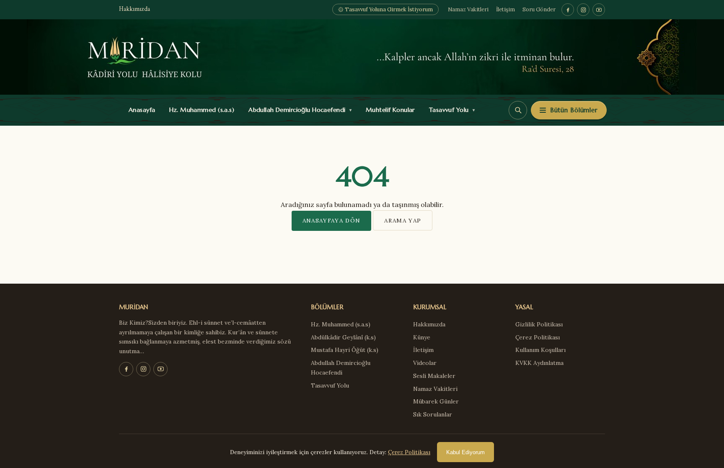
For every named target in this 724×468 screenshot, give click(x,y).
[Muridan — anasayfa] (362, 57)
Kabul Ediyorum (465, 452)
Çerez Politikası (537, 337)
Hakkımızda (134, 9)
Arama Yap (402, 220)
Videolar (425, 363)
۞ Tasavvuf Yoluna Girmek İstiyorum (385, 9)
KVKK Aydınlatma (539, 363)
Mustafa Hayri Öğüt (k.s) (344, 350)
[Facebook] (567, 9)
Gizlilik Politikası (539, 324)
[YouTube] (598, 9)
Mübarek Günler (436, 401)
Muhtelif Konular (388, 110)
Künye (421, 337)
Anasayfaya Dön (332, 220)
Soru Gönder (539, 9)
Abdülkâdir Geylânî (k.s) (343, 337)
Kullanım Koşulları (540, 350)
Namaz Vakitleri (468, 9)
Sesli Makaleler (434, 376)
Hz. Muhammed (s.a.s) (199, 110)
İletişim (505, 9)
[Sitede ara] (518, 110)
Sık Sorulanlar (432, 414)
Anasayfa (140, 110)
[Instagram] (583, 9)
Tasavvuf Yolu (450, 110)
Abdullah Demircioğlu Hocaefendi (298, 110)
